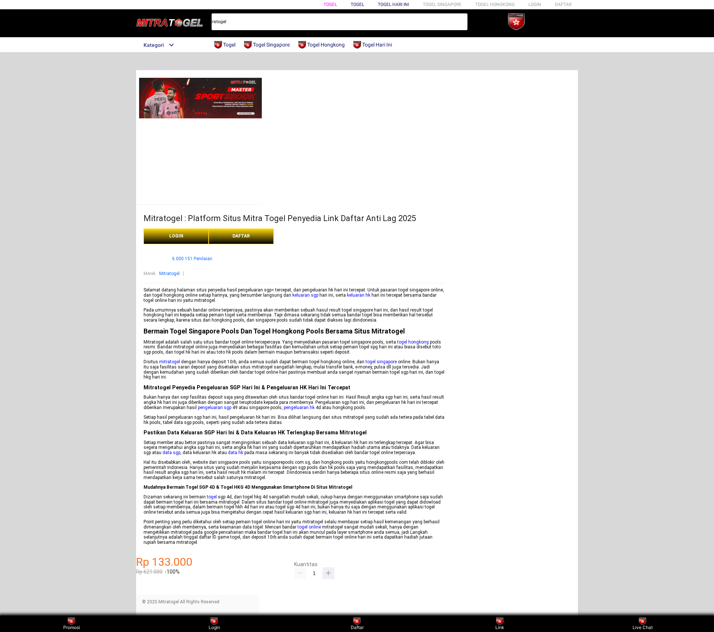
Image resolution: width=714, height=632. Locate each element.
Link (499, 627)
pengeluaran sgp (214, 407)
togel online (309, 527)
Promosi (71, 627)
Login (214, 627)
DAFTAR (563, 4)
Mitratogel (169, 273)
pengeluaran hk (299, 407)
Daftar (357, 627)
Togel (330, 4)
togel (212, 496)
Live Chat (643, 627)
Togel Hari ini (393, 4)
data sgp (171, 452)
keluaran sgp (305, 295)
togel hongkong (413, 342)
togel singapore (381, 361)
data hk (235, 452)
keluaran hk (358, 295)
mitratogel (169, 361)
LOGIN (534, 4)
